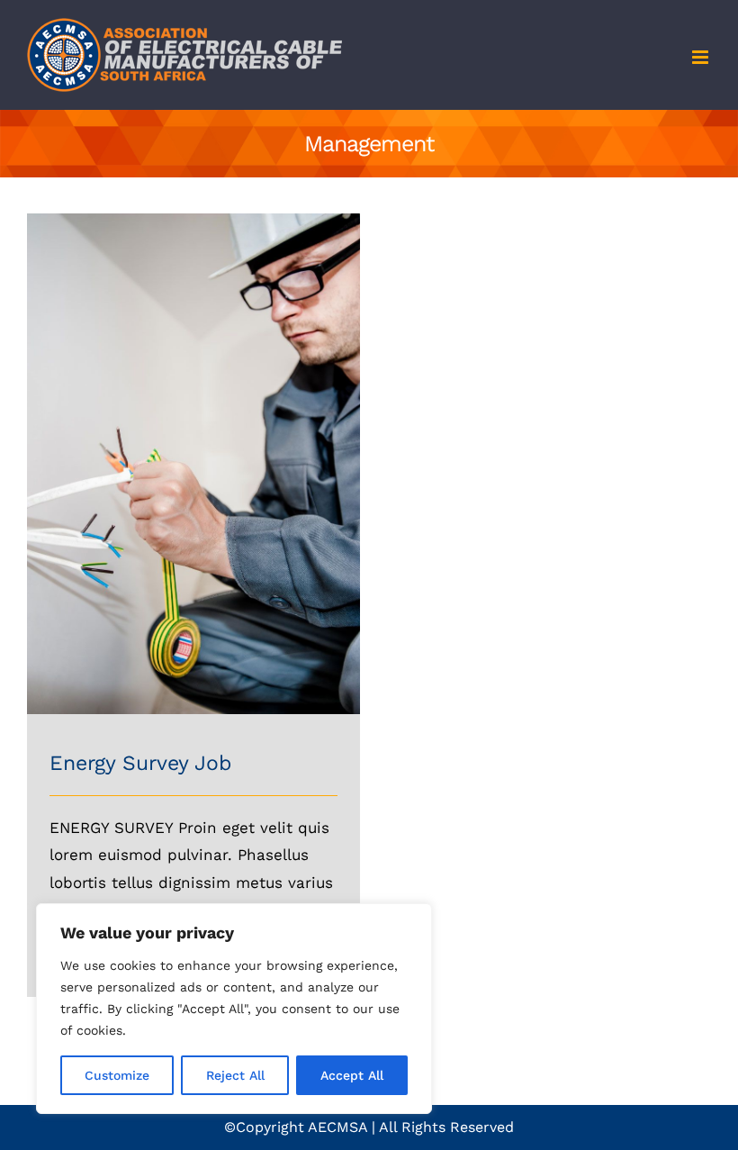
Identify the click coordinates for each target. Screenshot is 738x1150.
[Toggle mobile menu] (701, 57)
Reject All (235, 1075)
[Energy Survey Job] (193, 227)
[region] (234, 1008)
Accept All (351, 1075)
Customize (117, 1075)
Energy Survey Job (140, 763)
